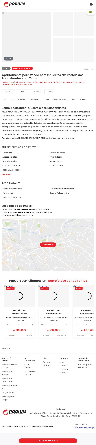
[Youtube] (22, 348)
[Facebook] (18, 348)
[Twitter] (27, 348)
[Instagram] (13, 348)
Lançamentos (8, 392)
